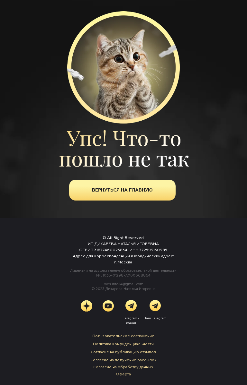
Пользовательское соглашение (123, 336)
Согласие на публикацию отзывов (123, 352)
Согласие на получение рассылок (123, 360)
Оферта (123, 374)
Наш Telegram (155, 318)
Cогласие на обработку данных (123, 367)
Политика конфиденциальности (123, 344)
